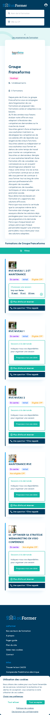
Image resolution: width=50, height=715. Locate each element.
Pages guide (11, 640)
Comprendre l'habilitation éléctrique (22, 672)
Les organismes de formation (25, 37)
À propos (10, 636)
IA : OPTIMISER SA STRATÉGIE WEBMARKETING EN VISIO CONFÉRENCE (26, 538)
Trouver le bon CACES (16, 667)
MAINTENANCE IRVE (20, 464)
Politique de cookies (25, 708)
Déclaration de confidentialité (25, 712)
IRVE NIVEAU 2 (17, 397)
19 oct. (23, 293)
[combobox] (26, 13)
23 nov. (31, 293)
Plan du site (11, 645)
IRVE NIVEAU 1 (16, 331)
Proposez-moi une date (27, 357)
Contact (10, 654)
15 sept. (14, 293)
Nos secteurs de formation (18, 631)
